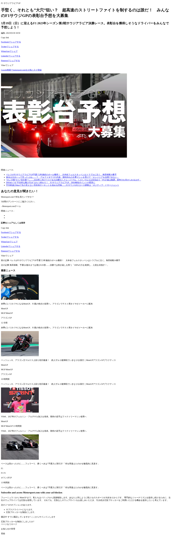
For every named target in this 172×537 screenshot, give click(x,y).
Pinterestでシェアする (10, 61)
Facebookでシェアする (11, 42)
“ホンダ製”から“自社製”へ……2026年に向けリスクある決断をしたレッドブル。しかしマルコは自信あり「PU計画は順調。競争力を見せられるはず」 (73, 180)
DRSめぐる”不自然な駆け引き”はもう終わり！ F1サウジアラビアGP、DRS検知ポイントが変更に (50, 182)
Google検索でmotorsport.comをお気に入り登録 (21, 70)
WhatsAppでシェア (9, 51)
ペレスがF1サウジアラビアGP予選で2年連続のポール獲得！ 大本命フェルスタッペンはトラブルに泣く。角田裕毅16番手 (61, 174)
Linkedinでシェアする (10, 56)
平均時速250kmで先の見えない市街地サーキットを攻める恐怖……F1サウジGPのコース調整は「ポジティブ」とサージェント (62, 185)
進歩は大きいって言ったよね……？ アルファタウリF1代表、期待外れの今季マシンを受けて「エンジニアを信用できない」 (62, 177)
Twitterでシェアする (10, 47)
